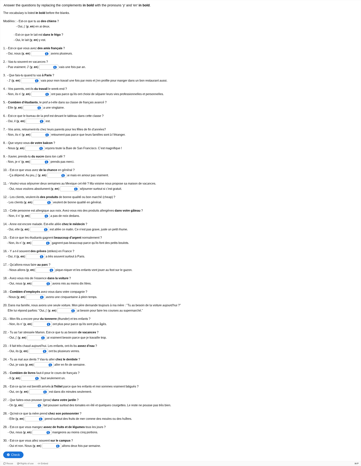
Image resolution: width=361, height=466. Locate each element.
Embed (44, 463)
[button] (46, 54)
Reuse (9, 463)
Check (15, 454)
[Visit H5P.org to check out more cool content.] (356, 463)
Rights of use (27, 463)
